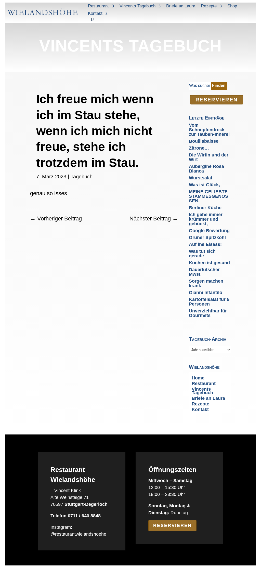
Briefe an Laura (180, 6)
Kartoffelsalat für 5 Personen (209, 302)
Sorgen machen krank (206, 283)
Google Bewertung (209, 230)
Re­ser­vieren (216, 99)
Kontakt (95, 13)
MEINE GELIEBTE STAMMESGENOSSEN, (208, 196)
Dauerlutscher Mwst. (204, 272)
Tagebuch (82, 176)
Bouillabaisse (203, 141)
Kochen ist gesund (209, 262)
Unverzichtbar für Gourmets (208, 313)
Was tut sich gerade (202, 253)
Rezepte (209, 6)
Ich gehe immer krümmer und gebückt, (206, 219)
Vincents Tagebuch (137, 6)
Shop (232, 6)
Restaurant (98, 6)
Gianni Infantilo (205, 292)
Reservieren (172, 525)
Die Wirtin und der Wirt (208, 157)
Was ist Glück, (204, 184)
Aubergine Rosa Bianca (206, 169)
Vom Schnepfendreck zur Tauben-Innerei (209, 130)
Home (198, 378)
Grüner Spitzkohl (207, 237)
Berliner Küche (205, 207)
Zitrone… (199, 148)
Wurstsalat (200, 177)
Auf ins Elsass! (205, 244)
